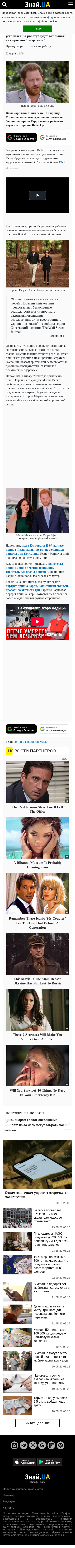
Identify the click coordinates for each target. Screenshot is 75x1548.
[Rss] (14, 1445)
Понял (37, 28)
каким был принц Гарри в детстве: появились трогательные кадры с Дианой (34, 567)
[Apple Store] (25, 1461)
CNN (62, 162)
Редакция (9, 1501)
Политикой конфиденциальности (49, 17)
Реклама (8, 1495)
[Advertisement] (37, 446)
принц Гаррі (21, 741)
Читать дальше (37, 1423)
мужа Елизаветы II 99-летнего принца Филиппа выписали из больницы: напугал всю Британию (35, 549)
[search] (4, 4)
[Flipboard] (51, 1445)
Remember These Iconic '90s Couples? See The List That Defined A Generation (37, 922)
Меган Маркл (39, 741)
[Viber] (33, 1445)
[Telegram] (24, 1445)
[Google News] (42, 1445)
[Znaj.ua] (37, 4)
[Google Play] (49, 1461)
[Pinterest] (60, 1445)
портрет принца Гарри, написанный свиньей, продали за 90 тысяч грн (37, 587)
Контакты (8, 1507)
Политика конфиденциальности (23, 1488)
